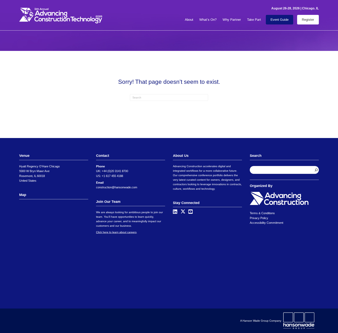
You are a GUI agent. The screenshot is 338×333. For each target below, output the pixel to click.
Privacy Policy (259, 218)
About (189, 20)
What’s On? (208, 20)
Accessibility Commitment (266, 222)
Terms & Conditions (262, 213)
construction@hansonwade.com (116, 187)
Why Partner (232, 20)
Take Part (254, 20)
